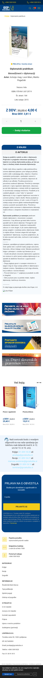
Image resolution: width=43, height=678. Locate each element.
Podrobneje (13, 523)
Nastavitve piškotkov (23, 674)
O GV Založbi (6, 607)
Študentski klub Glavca (10, 585)
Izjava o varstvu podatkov (11, 623)
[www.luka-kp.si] (8, 291)
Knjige (7, 16)
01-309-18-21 (25, 458)
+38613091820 (10, 2)
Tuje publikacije (7, 589)
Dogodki (5, 575)
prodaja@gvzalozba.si (23, 455)
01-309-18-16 (26, 464)
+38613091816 (35, 2)
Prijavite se (21, 507)
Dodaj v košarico (22, 130)
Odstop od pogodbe (9, 597)
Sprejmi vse (8, 674)
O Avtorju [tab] (21, 152)
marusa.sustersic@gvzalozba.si (22, 461)
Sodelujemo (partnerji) (10, 627)
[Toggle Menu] (39, 8)
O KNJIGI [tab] (21, 147)
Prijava (4, 619)
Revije (4, 571)
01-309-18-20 (25, 452)
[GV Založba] (9, 8)
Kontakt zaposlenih (9, 615)
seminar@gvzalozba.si (22, 467)
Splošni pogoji (7, 593)
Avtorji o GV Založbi (9, 611)
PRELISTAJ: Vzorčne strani (22, 64)
